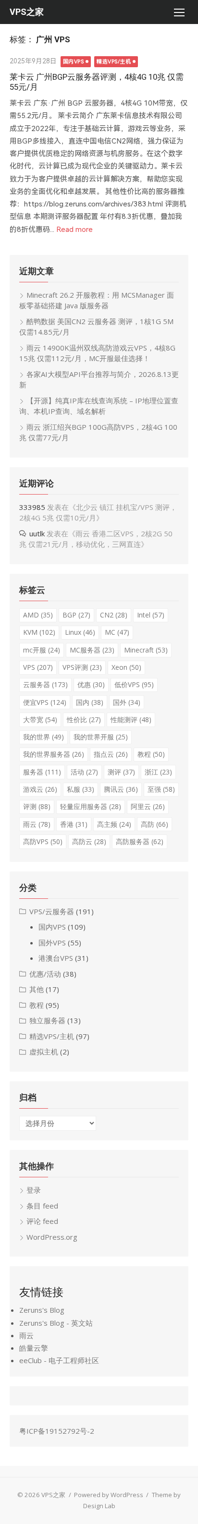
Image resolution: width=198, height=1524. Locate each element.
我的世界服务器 (53, 754)
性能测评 (131, 719)
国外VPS (52, 942)
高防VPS (42, 841)
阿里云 (148, 806)
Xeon (126, 667)
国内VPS (73, 62)
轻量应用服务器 (90, 806)
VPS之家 (27, 12)
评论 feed (42, 1221)
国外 (126, 702)
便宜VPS (44, 702)
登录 (33, 1190)
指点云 (111, 754)
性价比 (84, 719)
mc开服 (41, 649)
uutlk (37, 533)
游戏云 (40, 789)
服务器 (42, 771)
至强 (161, 789)
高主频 (114, 824)
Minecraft (146, 649)
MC (117, 632)
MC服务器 (92, 649)
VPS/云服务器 (51, 911)
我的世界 (43, 736)
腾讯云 (121, 789)
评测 (36, 806)
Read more (74, 229)
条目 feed (42, 1205)
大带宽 (40, 719)
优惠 (91, 684)
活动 (84, 771)
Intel (150, 614)
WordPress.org (51, 1237)
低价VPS (134, 684)
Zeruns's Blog (41, 1310)
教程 (151, 754)
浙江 (158, 771)
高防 (154, 824)
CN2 (113, 614)
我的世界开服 (101, 736)
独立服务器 (47, 1020)
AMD (38, 614)
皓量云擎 (33, 1348)
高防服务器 (139, 841)
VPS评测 (82, 667)
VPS (38, 667)
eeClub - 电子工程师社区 (59, 1360)
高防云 (89, 841)
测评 (121, 771)
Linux (80, 632)
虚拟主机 (43, 1051)
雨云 (36, 824)
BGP (76, 614)
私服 (80, 789)
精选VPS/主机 (114, 62)
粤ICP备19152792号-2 (56, 1431)
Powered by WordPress (108, 1494)
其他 (36, 989)
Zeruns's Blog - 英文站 (56, 1323)
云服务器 (45, 684)
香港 (73, 824)
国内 (89, 702)
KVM (39, 632)
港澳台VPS (55, 958)
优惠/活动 (45, 974)
